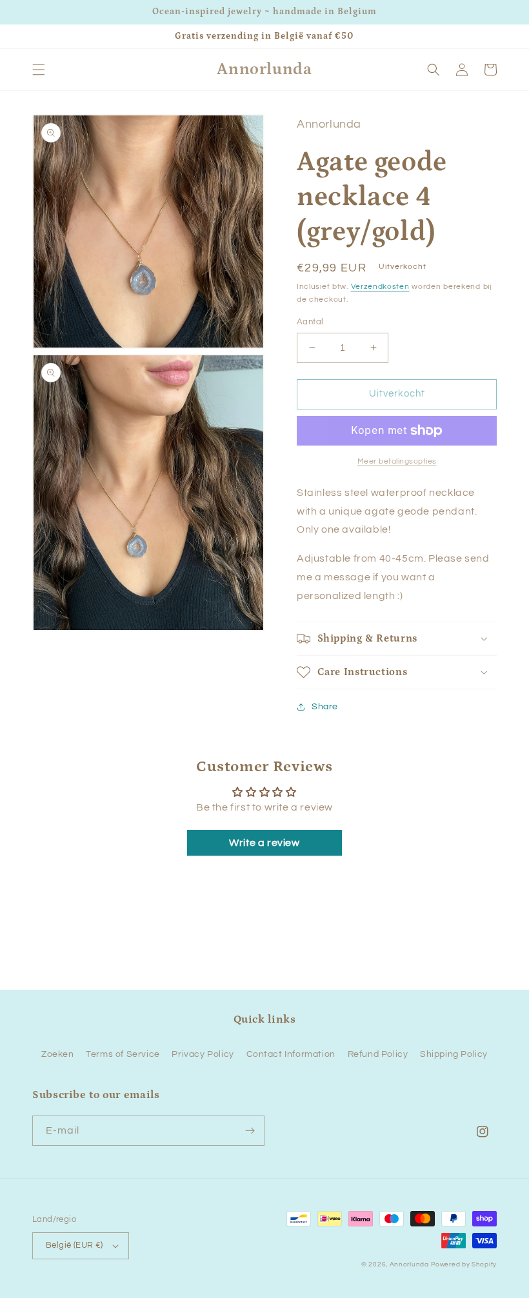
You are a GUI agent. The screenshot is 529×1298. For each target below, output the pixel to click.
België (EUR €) (74, 1245)
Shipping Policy (454, 1054)
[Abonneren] (249, 1131)
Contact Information (290, 1054)
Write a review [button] (264, 843)
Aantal (310, 321)
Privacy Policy (203, 1054)
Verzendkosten (380, 286)
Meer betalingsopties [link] (397, 461)
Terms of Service (123, 1054)
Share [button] (325, 706)
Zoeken (57, 1054)
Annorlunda (409, 1264)
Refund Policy (378, 1054)
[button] (39, 69)
